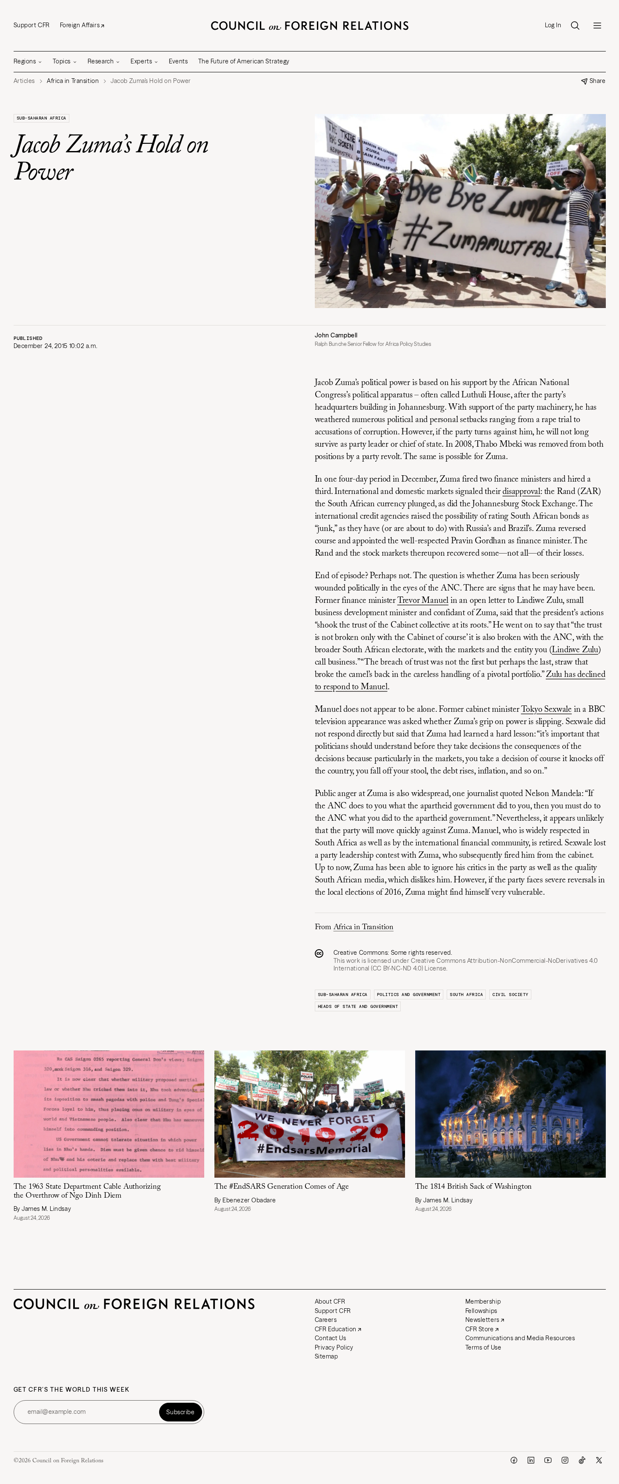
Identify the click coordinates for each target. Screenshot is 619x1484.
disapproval (521, 492)
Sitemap (326, 1356)
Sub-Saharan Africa (41, 118)
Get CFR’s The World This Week (72, 1389)
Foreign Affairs (80, 25)
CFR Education (336, 1329)
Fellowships (481, 1311)
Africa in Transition (364, 927)
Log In (553, 25)
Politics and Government (409, 994)
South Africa (466, 994)
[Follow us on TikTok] (582, 1460)
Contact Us (330, 1338)
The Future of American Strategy (244, 61)
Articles (24, 81)
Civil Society (510, 994)
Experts (141, 61)
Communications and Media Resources (520, 1338)
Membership (483, 1301)
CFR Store (479, 1329)
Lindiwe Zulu (575, 650)
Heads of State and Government (358, 1006)
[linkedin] (531, 1460)
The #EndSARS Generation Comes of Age (281, 1187)
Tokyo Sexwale (546, 709)
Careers (326, 1320)
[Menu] (597, 25)
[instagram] (565, 1460)
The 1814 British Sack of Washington (474, 1187)
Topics (61, 61)
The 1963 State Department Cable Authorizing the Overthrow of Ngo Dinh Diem (87, 1191)
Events (178, 61)
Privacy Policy (334, 1347)
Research (101, 61)
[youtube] (548, 1460)
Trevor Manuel (422, 600)
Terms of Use (483, 1347)
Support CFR (32, 25)
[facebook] (514, 1460)
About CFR (330, 1301)
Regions (25, 61)
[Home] (309, 25)
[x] (599, 1460)
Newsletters (482, 1320)
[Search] (575, 25)
